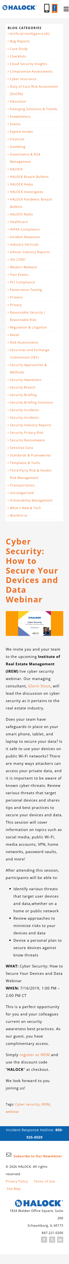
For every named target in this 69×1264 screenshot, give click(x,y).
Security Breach (22, 387)
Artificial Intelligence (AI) (30, 34)
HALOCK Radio (21, 214)
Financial (17, 139)
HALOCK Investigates (27, 192)
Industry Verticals (24, 244)
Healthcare (19, 222)
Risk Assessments (24, 342)
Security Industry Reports (31, 425)
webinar (12, 1111)
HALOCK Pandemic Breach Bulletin (31, 203)
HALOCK (16, 169)
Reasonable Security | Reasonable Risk (28, 316)
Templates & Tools (25, 463)
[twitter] (52, 1240)
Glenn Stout (39, 686)
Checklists (18, 56)
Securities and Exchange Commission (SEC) (29, 353)
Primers (16, 297)
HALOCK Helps (21, 184)
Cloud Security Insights (28, 64)
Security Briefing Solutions (31, 402)
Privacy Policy (17, 1181)
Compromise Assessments (31, 71)
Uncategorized (22, 493)
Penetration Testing (26, 290)
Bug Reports (20, 41)
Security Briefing (23, 395)
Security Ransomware (27, 440)
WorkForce (18, 515)
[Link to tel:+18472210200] (47, 8)
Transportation (22, 485)
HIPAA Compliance (25, 229)
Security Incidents (24, 410)
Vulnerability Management (31, 500)
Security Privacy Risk (26, 432)
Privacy (16, 305)
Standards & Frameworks (30, 455)
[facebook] (44, 1240)
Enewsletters (20, 116)
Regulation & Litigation (28, 327)
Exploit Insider (21, 131)
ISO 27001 (18, 259)
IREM (45, 1104)
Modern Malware (23, 267)
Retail (14, 335)
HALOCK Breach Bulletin (29, 177)
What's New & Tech (25, 508)
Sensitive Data (21, 448)
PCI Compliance (22, 282)
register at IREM (35, 1054)
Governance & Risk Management (25, 158)
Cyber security (27, 1104)
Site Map (14, 1189)
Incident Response (25, 237)
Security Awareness (26, 380)
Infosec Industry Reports (30, 252)
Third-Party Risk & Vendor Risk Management (31, 474)
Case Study (19, 49)
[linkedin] (60, 1240)
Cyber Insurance (23, 79)
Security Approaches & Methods (28, 368)
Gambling (17, 147)
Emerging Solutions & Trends (33, 109)
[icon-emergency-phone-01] (55, 5)
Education (18, 101)
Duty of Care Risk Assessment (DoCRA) (34, 90)
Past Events (19, 275)
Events (15, 124)
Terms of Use (44, 1181)
